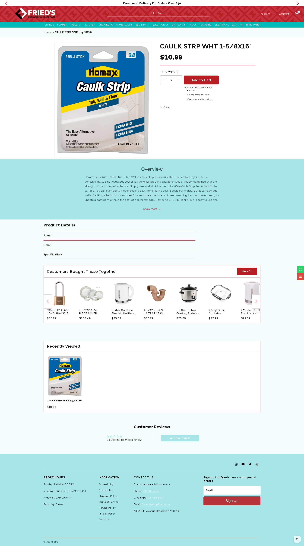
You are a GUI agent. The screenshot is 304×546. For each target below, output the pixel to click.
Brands (49, 24)
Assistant (284, 14)
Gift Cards (178, 24)
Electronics (161, 24)
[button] (5, 14)
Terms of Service (109, 502)
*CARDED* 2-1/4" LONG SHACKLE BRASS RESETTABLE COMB (58, 311)
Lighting (237, 24)
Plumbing (206, 24)
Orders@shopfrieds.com (156, 504)
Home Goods (124, 24)
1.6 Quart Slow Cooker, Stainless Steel (188, 311)
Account (265, 14)
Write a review (180, 438)
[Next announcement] (297, 3)
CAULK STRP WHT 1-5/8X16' (73, 32)
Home (47, 32)
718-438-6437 (151, 491)
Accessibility (106, 484)
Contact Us (105, 490)
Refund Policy (107, 507)
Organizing (105, 24)
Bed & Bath (142, 24)
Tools (192, 24)
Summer (62, 24)
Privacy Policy (107, 513)
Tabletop (76, 24)
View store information (199, 99)
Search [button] (161, 13)
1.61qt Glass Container (217, 311)
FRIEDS (54, 542)
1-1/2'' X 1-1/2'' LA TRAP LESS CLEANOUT (154, 311)
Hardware (252, 24)
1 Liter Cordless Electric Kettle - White (123, 311)
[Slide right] (256, 301)
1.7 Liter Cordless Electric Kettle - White (253, 311)
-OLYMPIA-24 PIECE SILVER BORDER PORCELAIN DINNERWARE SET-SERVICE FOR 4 (91, 311)
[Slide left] (48, 301)
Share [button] (167, 107)
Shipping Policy (108, 496)
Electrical (222, 24)
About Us (104, 519)
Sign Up (231, 501)
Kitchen (90, 24)
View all (247, 271)
